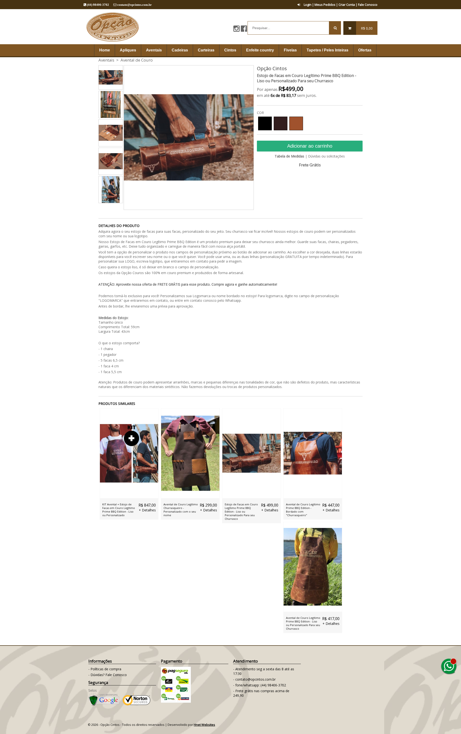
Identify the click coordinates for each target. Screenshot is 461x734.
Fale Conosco (367, 4)
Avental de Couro (137, 60)
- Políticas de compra (104, 669)
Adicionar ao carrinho (309, 146)
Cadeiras (180, 50)
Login (307, 4)
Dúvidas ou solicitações (326, 156)
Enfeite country (260, 50)
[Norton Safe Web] (136, 704)
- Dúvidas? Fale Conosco (107, 674)
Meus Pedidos (325, 4)
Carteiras (206, 50)
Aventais (154, 50)
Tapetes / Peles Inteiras (327, 50)
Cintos (230, 50)
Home (104, 50)
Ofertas (364, 50)
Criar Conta (347, 4)
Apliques (128, 50)
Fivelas (290, 50)
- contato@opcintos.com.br (254, 679)
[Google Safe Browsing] (104, 704)
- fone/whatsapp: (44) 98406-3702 (259, 685)
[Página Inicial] (112, 42)
